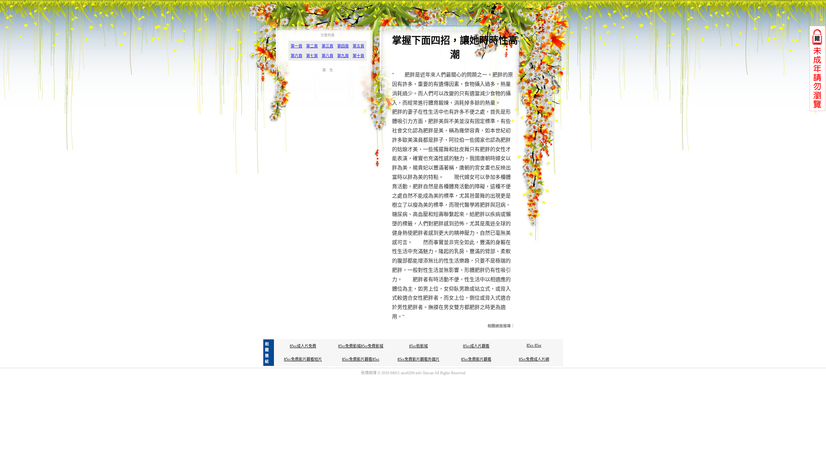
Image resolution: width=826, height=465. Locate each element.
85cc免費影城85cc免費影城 (360, 346)
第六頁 (296, 56)
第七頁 (312, 56)
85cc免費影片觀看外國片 (418, 359)
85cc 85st (534, 345)
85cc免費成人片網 (534, 359)
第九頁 (343, 56)
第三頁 (327, 46)
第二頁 (312, 46)
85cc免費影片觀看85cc (360, 359)
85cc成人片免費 (303, 346)
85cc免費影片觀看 (476, 359)
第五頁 (358, 46)
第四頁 (343, 46)
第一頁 (296, 46)
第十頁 (358, 56)
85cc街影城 (418, 346)
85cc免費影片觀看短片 (303, 359)
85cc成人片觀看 (476, 346)
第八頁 (327, 56)
